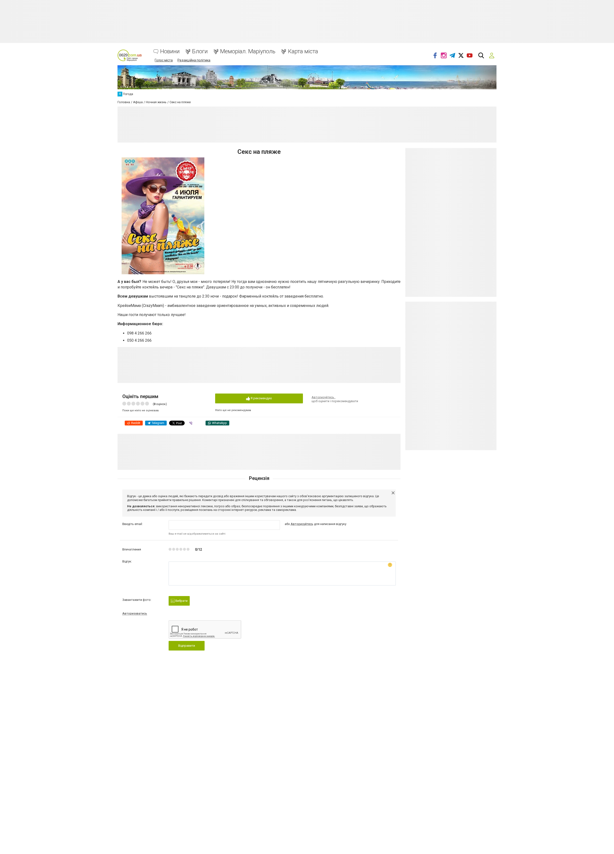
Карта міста (303, 51)
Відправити (186, 645)
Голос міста (164, 60)
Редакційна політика (193, 60)
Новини (170, 51)
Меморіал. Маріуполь (247, 51)
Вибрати (181, 601)
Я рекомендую (261, 398)
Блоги (200, 51)
